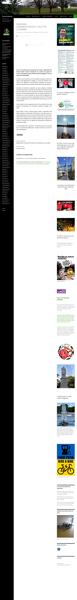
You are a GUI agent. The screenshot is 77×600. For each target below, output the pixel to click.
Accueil (28, 16)
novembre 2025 (5, 80)
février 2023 (4, 136)
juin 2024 (4, 109)
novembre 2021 (5, 163)
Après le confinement (47, 16)
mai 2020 (4, 194)
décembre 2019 (5, 203)
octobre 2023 (5, 124)
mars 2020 (4, 198)
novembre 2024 (5, 100)
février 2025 (4, 95)
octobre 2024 (5, 102)
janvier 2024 (4, 118)
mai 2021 (4, 174)
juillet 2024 (4, 108)
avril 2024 (4, 113)
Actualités (19, 24)
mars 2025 (4, 93)
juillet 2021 (4, 171)
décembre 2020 (5, 183)
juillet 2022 (4, 149)
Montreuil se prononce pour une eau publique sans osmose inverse (6, 51)
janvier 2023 (4, 138)
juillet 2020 (4, 190)
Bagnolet (20, 134)
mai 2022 (4, 153)
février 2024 (4, 117)
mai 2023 (4, 131)
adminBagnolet (30, 32)
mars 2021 (4, 178)
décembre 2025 (5, 79)
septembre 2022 (5, 145)
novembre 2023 (5, 122)
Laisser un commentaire (42, 32)
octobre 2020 (5, 187)
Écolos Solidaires (7, 16)
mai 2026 (4, 70)
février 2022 (4, 158)
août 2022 (4, 147)
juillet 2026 (4, 66)
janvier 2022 (4, 160)
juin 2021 (4, 172)
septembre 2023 (5, 126)
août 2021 (4, 169)
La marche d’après (20, 147)
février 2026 (4, 75)
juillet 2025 (4, 86)
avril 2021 (4, 176)
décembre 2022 (5, 140)
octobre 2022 (5, 144)
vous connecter (26, 158)
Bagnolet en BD (63, 16)
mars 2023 (4, 135)
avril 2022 (4, 154)
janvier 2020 (4, 201)
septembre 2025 (5, 84)
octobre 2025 (5, 82)
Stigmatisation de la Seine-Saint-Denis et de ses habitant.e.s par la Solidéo (33, 142)
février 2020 (4, 200)
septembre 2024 (5, 104)
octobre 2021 (5, 165)
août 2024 (4, 106)
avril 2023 (4, 133)
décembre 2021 (5, 162)
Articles (24, 24)
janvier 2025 (4, 97)
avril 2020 (4, 196)
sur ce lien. (61, 499)
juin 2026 (4, 68)
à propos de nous (35, 16)
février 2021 (4, 180)
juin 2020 (4, 192)
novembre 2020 (5, 185)
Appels (56, 16)
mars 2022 (4, 156)
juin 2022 (4, 151)
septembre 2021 (5, 167)
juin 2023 (4, 129)
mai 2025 (4, 89)
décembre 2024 (5, 98)
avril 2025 (4, 91)
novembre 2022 (5, 142)
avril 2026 (4, 71)
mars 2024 (4, 115)
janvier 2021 (4, 181)
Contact (70, 16)
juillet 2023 (4, 127)
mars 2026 (4, 73)
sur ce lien (64, 494)
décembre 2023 (5, 120)
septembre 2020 (5, 189)
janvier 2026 (4, 77)
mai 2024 (4, 111)
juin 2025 (4, 88)
